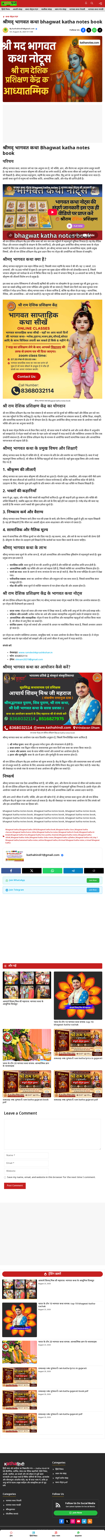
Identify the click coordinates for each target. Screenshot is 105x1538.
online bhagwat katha (48, 840)
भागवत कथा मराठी (95, 9)
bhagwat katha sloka (20, 837)
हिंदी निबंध (6, 9)
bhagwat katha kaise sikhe (24, 832)
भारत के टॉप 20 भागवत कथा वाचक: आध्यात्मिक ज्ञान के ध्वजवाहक (26, 1065)
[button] (92, 3)
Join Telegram (16, 890)
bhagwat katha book (46, 830)
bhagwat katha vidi (84, 837)
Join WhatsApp (17, 880)
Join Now (93, 880)
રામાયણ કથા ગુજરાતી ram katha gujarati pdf (76, 1099)
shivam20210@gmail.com (29, 659)
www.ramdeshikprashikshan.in (35, 652)
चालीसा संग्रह (46, 9)
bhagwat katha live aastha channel (43, 835)
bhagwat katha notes (68, 835)
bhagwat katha (12, 830)
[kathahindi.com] (9, 3)
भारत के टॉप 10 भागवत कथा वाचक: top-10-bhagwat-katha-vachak (74, 1023)
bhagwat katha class (65, 830)
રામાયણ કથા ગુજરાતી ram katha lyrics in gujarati (78, 1058)
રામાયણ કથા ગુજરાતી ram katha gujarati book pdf (26, 1101)
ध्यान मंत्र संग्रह (60, 9)
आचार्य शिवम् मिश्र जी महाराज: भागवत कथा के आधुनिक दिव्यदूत (23, 1003)
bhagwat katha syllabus (64, 837)
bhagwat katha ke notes (47, 832)
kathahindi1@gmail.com (23, 29)
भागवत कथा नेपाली (77, 9)
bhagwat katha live (19, 835)
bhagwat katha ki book (69, 832)
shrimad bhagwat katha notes (71, 840)
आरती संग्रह (17, 9)
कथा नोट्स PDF (31, 9)
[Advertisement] (52, 124)
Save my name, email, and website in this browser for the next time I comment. (51, 1177)
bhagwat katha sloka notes (42, 837)
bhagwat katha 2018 (28, 830)
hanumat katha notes (28, 840)
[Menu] (100, 3)
